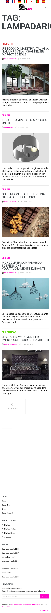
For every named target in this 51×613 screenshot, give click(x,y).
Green (4, 509)
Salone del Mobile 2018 (10, 549)
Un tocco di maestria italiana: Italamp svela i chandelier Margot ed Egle (25, 51)
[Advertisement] (25, 457)
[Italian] (25, 1)
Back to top (44, 610)
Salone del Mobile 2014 (10, 577)
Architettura (6, 525)
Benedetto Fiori (10, 59)
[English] (8, 1)
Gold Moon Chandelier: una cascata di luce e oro (23, 195)
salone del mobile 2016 (10, 561)
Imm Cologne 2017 (8, 557)
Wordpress (6, 606)
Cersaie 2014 (6, 573)
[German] (20, 1)
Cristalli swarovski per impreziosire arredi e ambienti (25, 338)
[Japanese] (31, 1)
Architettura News (8, 533)
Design (6, 115)
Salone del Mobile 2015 (10, 569)
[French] (14, 1)
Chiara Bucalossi (10, 344)
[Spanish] (43, 1)
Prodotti (7, 44)
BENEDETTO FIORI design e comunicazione (25, 605)
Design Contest (7, 513)
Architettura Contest (9, 529)
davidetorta (8, 127)
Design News (9, 332)
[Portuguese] (37, 1)
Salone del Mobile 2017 (10, 553)
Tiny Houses (6, 537)
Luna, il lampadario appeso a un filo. (24, 121)
